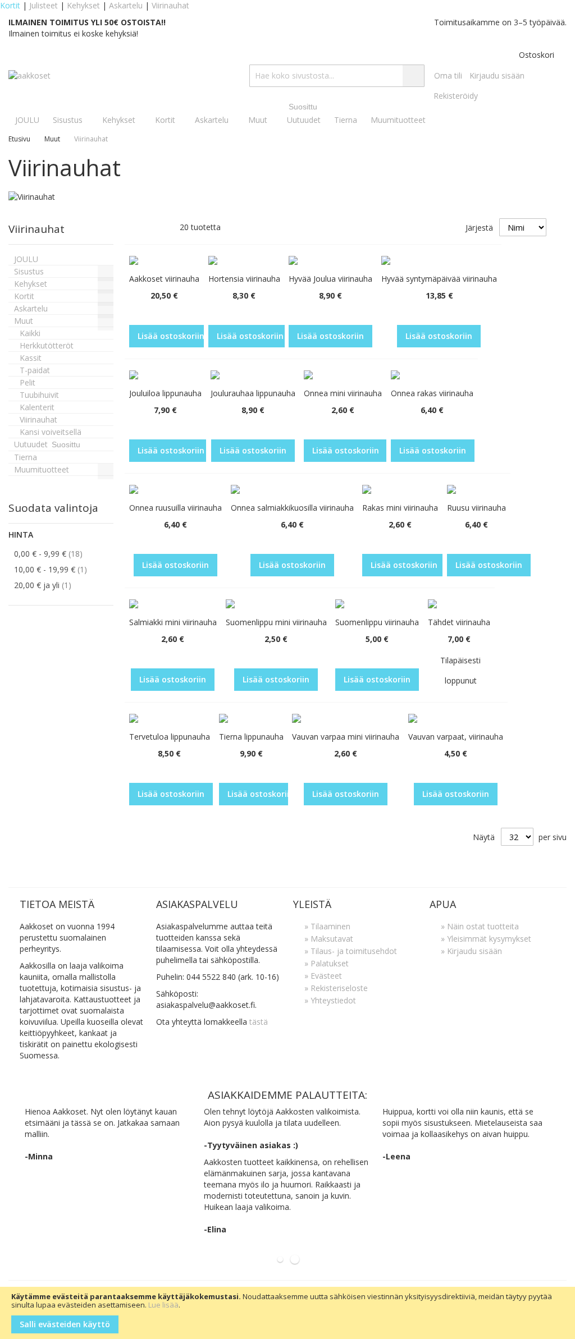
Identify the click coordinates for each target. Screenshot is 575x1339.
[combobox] (336, 76)
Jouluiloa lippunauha (165, 393)
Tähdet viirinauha (459, 622)
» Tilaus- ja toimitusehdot (350, 951)
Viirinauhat (170, 5)
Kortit (10, 5)
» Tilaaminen (327, 926)
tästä (258, 1021)
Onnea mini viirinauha (343, 393)
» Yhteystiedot (330, 1000)
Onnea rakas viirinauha (432, 393)
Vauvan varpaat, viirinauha (455, 736)
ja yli (51, 584)
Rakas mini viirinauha (400, 507)
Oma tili (448, 75)
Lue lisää (163, 1305)
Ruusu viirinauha (476, 507)
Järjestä (479, 227)
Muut (53, 139)
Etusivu (20, 139)
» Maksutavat (328, 938)
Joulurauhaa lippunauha (253, 393)
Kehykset (83, 5)
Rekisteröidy (455, 95)
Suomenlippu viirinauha (377, 622)
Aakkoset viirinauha (164, 278)
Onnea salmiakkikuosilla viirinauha (292, 507)
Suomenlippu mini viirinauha (276, 622)
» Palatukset (326, 963)
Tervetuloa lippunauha (169, 736)
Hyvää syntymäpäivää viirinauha (439, 278)
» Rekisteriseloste (336, 988)
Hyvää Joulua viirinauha (330, 278)
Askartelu (126, 5)
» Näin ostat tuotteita (480, 926)
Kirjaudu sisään (496, 75)
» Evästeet (323, 975)
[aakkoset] (29, 75)
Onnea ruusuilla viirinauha (175, 507)
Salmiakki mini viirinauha (173, 622)
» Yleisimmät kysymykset (486, 938)
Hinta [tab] (20, 534)
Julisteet (43, 5)
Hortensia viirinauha (244, 278)
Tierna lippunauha (251, 736)
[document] (287, 1312)
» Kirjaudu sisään (471, 951)
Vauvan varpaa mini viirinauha (345, 736)
